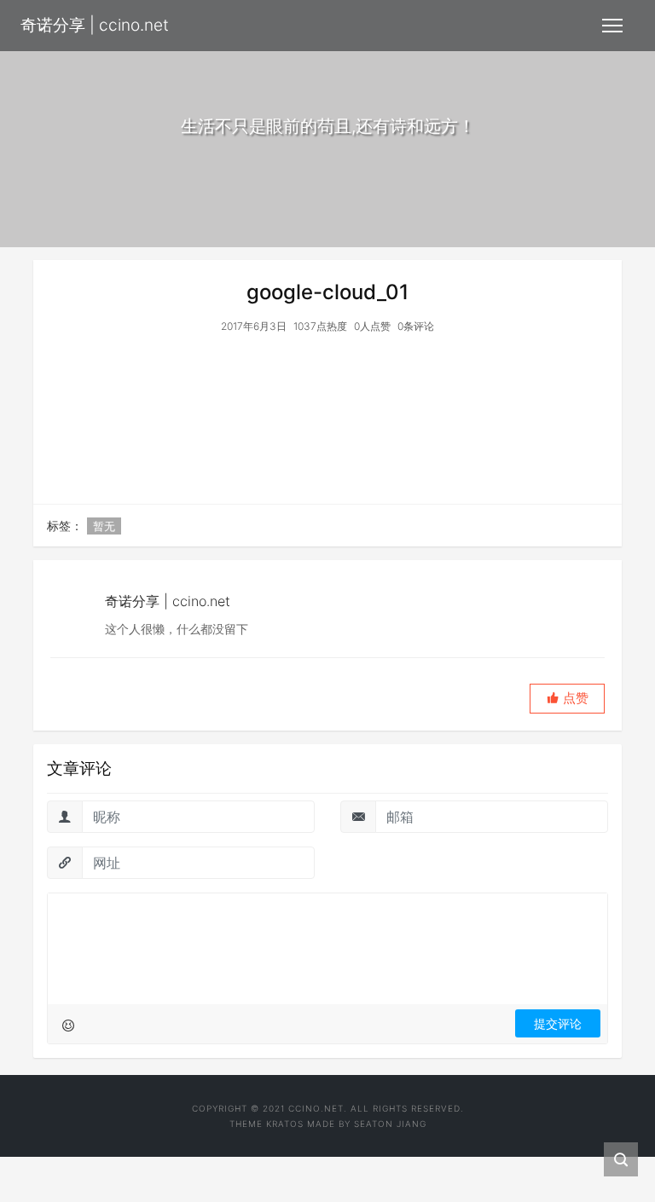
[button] (567, 699)
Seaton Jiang (390, 1123)
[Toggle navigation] (612, 25)
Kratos (285, 1123)
